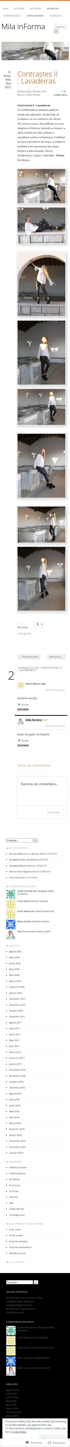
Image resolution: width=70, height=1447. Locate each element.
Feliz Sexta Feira (17, 877)
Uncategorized (16, 1214)
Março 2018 (15, 981)
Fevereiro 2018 (16, 986)
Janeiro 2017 (15, 1064)
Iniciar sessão (16, 1235)
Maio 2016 (14, 1111)
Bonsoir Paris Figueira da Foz (24, 871)
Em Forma (35, 8)
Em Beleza (53, 8)
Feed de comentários (20, 1247)
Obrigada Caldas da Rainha (23, 859)
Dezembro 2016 (17, 1069)
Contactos (55, 15)
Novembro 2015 (17, 1146)
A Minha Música (12, 15)
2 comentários (60, 93)
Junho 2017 (14, 1034)
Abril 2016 (14, 1117)
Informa (19, 8)
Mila (5, 8)
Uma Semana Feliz (44, 911)
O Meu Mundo (35, 15)
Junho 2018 (14, 963)
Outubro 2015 (16, 1152)
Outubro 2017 (16, 1010)
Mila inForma (23, 26)
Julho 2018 (14, 957)
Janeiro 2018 (15, 992)
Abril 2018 (14, 975)
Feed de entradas (18, 1241)
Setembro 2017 (17, 1016)
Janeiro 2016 (15, 1135)
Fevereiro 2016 (16, 1129)
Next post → (56, 656)
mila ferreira (34, 719)
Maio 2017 (14, 1040)
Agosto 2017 (15, 1022)
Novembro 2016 (17, 1075)
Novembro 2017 (17, 1004)
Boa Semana (41, 901)
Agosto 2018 (15, 951)
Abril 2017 (14, 1046)
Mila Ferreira (33, 91)
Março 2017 (15, 1052)
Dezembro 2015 (17, 1140)
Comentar (53, 812)
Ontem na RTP (42, 931)
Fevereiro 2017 (16, 1057)
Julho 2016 (14, 1099)
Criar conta (15, 1229)
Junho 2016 (14, 1105)
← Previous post (29, 656)
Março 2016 (15, 1123)
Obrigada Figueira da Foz (22, 865)
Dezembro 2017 (17, 998)
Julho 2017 (14, 1028)
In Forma (13, 1191)
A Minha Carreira (18, 1167)
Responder (23, 709)
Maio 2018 (14, 969)
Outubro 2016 (16, 1081)
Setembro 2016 (17, 1087)
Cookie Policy (19, 1432)
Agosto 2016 (15, 1093)
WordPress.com (17, 1253)
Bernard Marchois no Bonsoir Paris (27, 853)
